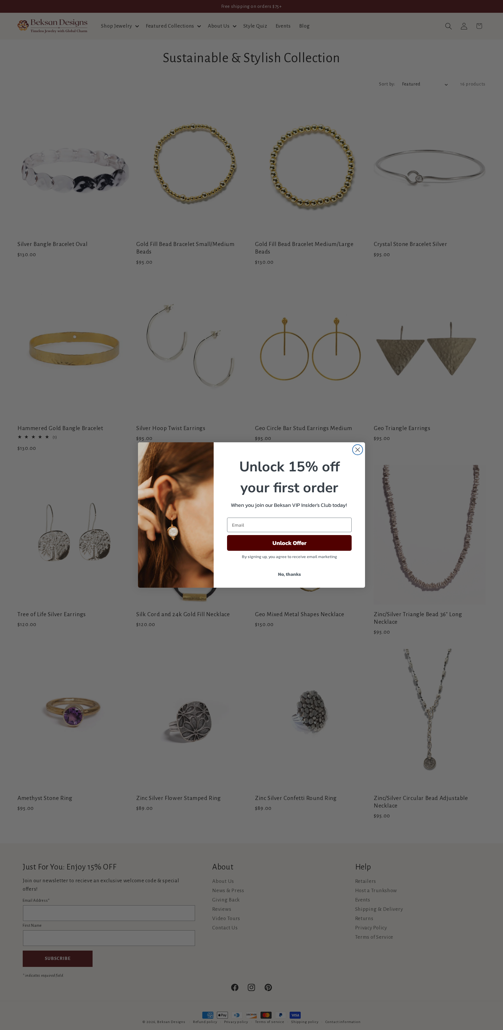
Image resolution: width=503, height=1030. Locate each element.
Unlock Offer (289, 543)
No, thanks (289, 574)
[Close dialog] (358, 450)
